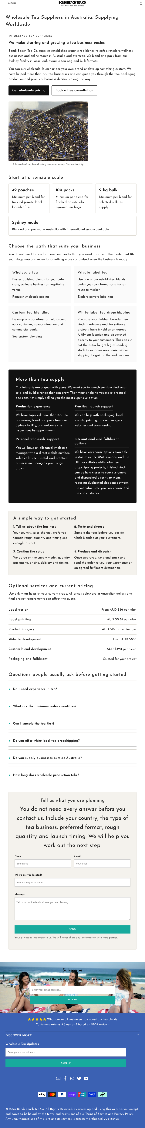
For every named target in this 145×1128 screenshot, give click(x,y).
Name (18, 856)
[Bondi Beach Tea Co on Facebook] (65, 1079)
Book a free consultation (74, 90)
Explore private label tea (95, 296)
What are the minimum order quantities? (44, 706)
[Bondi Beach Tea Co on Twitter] (79, 1079)
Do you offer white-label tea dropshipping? (46, 740)
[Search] (141, 4)
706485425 (111, 1118)
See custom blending (27, 336)
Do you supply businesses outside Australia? (47, 758)
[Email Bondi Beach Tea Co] (58, 1079)
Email (77, 856)
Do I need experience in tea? (35, 689)
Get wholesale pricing (29, 90)
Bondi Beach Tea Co (30, 1109)
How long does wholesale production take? (46, 775)
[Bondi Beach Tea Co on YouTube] (86, 1079)
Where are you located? (28, 875)
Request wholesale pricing (30, 296)
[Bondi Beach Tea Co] (72, 4)
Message (20, 894)
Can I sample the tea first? (33, 723)
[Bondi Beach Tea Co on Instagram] (72, 1079)
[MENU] (2, 4)
